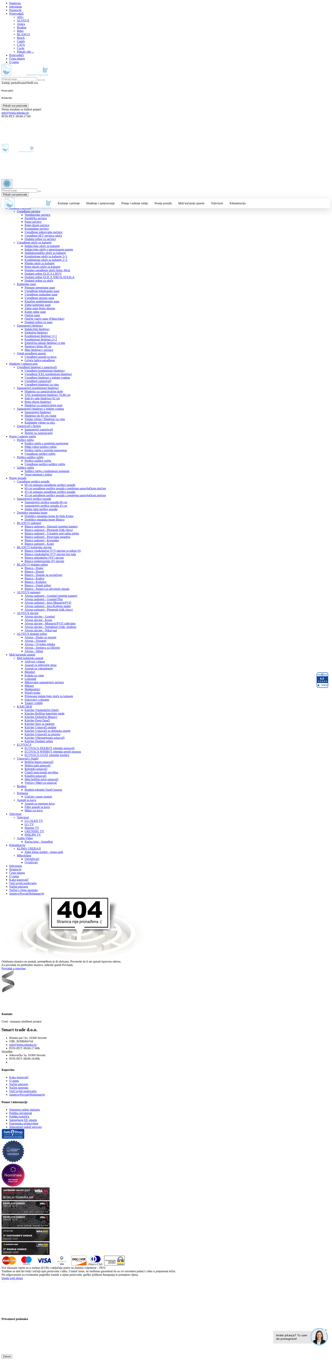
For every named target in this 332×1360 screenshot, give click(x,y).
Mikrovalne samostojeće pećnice (44, 682)
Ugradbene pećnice (28, 211)
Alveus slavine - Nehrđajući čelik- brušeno (50, 627)
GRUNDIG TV (34, 831)
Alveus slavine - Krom (38, 620)
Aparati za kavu (26, 800)
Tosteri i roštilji (34, 703)
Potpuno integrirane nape (40, 287)
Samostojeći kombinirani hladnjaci (38, 388)
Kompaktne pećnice (37, 228)
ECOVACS (24, 744)
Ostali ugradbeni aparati (31, 353)
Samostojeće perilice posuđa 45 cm (46, 505)
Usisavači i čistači (27, 758)
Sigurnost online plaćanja (24, 1109)
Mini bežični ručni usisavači (41, 779)
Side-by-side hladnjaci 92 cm (42, 398)
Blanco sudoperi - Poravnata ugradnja (47, 536)
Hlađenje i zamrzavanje (100, 203)
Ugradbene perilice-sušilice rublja (45, 464)
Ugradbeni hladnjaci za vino (42, 384)
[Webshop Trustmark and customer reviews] (13, 1138)
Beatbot (21, 27)
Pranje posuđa (163, 203)
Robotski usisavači (36, 769)
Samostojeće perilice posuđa (34, 498)
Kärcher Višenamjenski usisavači (45, 737)
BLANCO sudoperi (29, 523)
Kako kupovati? (19, 879)
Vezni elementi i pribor (38, 474)
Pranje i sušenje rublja (134, 203)
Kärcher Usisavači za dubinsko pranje (48, 730)
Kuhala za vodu (34, 675)
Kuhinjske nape (26, 284)
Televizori (217, 203)
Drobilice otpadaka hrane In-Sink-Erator (49, 516)
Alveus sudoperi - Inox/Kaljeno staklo (48, 606)
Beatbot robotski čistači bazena (43, 789)
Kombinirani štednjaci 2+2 (41, 339)
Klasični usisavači (35, 775)
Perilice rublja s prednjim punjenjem (46, 443)
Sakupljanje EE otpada (23, 1120)
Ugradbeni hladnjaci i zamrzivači (37, 367)
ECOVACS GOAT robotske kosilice (47, 755)
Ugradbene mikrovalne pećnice (43, 232)
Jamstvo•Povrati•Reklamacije (27, 1094)
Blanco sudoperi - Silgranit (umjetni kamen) (51, 526)
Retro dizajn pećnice (37, 225)
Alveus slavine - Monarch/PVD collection (50, 623)
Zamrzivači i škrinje (29, 426)
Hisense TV (32, 827)
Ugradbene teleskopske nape (42, 291)
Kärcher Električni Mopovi (41, 717)
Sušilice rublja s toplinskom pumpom (47, 471)
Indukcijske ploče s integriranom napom (49, 249)
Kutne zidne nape (35, 311)
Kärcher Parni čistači (37, 720)
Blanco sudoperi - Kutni (39, 543)
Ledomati (30, 678)
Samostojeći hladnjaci (38, 412)
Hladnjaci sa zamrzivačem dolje (44, 391)
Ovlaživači (31, 862)
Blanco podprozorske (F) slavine (44, 561)
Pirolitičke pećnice (36, 218)
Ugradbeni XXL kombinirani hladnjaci (48, 374)
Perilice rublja (25, 440)
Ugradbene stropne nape (39, 298)
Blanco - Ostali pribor (38, 585)
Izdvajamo (15, 6)
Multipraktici (32, 689)
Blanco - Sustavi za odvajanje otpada (47, 588)
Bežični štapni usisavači (39, 762)
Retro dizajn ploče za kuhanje (43, 266)
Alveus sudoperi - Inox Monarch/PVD (48, 602)
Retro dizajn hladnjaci (38, 401)
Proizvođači (16, 13)
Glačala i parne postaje (38, 796)
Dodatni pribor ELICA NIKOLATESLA (50, 277)
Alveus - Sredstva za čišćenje (42, 647)
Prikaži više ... (25, 51)
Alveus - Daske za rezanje (40, 637)
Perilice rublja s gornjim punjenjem (46, 450)
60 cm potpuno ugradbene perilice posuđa (50, 485)
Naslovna (15, 3)
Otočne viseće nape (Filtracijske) (44, 318)
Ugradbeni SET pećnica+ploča (43, 235)
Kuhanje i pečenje (69, 203)
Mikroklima (24, 855)
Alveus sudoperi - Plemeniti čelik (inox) (49, 609)
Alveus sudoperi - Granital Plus (44, 599)
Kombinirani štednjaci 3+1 (41, 336)
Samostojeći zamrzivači (39, 429)
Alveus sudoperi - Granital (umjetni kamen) (51, 595)
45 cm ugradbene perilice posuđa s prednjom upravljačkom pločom (65, 495)
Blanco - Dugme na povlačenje (43, 575)
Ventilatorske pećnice (37, 214)
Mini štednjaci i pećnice (39, 349)
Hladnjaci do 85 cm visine (40, 415)
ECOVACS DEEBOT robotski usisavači (50, 748)
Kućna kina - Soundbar (39, 841)
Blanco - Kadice (34, 578)
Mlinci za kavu (34, 810)
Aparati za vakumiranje (39, 668)
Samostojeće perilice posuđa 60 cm (46, 502)
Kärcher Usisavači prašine (40, 727)
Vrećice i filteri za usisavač (41, 782)
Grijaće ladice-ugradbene (40, 360)
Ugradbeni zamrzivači (38, 381)
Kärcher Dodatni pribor (39, 741)
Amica (21, 24)
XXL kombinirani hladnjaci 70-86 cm (47, 395)
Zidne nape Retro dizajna (40, 308)
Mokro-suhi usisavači (38, 765)
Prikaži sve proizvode (15, 105)
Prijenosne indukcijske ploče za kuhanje (49, 696)
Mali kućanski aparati (191, 203)
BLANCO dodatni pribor (32, 564)
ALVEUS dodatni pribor (32, 633)
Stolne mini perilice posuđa (41, 509)
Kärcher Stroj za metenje (40, 724)
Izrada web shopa (12, 1278)
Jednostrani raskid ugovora (25, 1127)
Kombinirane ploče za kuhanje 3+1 (46, 256)
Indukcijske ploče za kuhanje (42, 246)
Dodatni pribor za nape (38, 322)
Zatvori (7, 1356)
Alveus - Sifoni (34, 651)
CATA (21, 44)
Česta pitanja (17, 58)
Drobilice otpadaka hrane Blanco (45, 519)
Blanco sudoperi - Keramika (42, 540)
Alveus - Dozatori (35, 640)
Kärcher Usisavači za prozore (42, 734)
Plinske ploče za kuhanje (40, 263)
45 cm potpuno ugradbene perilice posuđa (50, 491)
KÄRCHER (24, 706)
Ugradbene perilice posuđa (33, 481)
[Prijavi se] (4, 122)
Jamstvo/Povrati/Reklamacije (26, 893)
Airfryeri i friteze (35, 661)
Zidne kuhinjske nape (38, 304)
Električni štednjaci (36, 332)
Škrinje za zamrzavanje (39, 433)
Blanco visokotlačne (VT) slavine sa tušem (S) (53, 550)
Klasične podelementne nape (42, 301)
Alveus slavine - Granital (40, 616)
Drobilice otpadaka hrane (32, 512)
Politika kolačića (19, 1116)
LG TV (29, 824)
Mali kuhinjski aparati (30, 658)
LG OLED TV (34, 820)
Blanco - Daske (34, 568)
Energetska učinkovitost (23, 1123)
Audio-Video (25, 838)
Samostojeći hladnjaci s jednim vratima (40, 408)
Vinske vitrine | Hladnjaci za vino (45, 419)
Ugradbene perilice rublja (40, 453)
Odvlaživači (32, 859)
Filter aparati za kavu (37, 807)
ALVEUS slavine (27, 613)
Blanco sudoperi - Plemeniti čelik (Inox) (49, 530)
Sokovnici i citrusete (37, 699)
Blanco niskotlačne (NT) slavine (44, 557)
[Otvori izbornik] (7, 184)
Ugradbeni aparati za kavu (40, 356)
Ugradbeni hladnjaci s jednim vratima (47, 377)
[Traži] (43, 80)
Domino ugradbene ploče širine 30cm (47, 270)
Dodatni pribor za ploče (39, 280)
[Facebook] (5, 1000)
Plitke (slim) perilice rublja (40, 446)
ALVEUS (23, 20)
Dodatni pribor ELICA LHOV (43, 273)
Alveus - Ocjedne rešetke (40, 644)
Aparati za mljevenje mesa (40, 665)
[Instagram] (14, 1000)
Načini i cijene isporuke (23, 890)
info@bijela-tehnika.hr (15, 112)
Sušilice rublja (25, 467)
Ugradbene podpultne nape (41, 294)
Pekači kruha (32, 692)
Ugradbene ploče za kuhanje (34, 242)
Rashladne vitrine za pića (40, 422)
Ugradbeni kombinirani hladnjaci (45, 370)
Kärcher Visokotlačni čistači (42, 710)
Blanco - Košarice (35, 582)
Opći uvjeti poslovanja (23, 883)
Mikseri (29, 685)
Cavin (20, 48)
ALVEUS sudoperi (28, 592)
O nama (14, 62)
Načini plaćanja (18, 886)
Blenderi (30, 672)
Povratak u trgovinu (14, 968)
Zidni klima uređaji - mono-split (44, 852)
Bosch (21, 37)
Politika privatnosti (20, 1113)
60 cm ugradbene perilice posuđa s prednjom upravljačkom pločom (65, 488)
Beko (20, 31)
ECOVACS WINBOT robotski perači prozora (53, 751)
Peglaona (22, 793)
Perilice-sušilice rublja (30, 457)
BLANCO (23, 34)
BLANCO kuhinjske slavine (34, 547)
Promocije (15, 10)
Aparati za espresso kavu (40, 803)
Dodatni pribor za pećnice (40, 239)
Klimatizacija (238, 203)
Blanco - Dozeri (34, 571)
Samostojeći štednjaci (30, 325)
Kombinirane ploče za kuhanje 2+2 (46, 259)
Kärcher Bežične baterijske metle (45, 713)
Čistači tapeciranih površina (41, 772)
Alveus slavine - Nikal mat (41, 630)
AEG (20, 17)
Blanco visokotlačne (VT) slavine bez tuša (50, 554)
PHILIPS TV (33, 834)
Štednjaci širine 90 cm (38, 346)
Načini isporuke (18, 1087)
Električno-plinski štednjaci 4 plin (45, 343)
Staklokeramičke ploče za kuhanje (45, 253)
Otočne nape (32, 315)
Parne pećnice (33, 221)
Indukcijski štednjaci (37, 329)
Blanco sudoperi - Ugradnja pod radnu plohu (52, 533)
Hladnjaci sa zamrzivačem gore (43, 405)
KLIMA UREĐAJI (29, 848)
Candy (21, 41)
